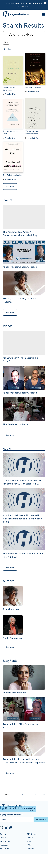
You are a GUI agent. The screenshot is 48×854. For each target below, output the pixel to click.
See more (10, 186)
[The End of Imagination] (13, 155)
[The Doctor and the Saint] (13, 112)
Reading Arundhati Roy (14, 692)
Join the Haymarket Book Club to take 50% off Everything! (24, 4)
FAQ (29, 845)
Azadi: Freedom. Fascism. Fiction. (20, 266)
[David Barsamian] (13, 625)
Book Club (5, 848)
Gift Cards (32, 834)
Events (3, 837)
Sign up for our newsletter (11, 815)
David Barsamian (12, 638)
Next (43, 794)
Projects (4, 845)
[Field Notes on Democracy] (13, 68)
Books (3, 834)
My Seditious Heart (33, 87)
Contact (30, 848)
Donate (30, 837)
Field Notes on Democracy (9, 88)
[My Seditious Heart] (35, 68)
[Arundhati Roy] (13, 596)
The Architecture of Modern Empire (33, 132)
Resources (5, 841)
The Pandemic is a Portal (16, 424)
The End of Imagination (12, 175)
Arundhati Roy (10, 94)
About (29, 841)
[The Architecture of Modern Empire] (35, 112)
